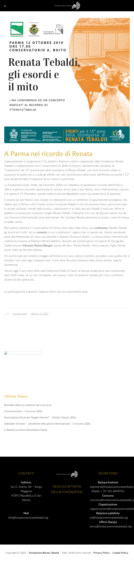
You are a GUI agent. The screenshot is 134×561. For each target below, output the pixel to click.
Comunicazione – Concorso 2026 (23, 411)
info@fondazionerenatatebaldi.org (28, 517)
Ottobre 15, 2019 (39, 314)
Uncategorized (20, 314)
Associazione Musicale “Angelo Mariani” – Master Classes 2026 (40, 417)
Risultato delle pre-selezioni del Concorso (27, 405)
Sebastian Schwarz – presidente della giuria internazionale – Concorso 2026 (47, 423)
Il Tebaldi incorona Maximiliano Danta (25, 430)
